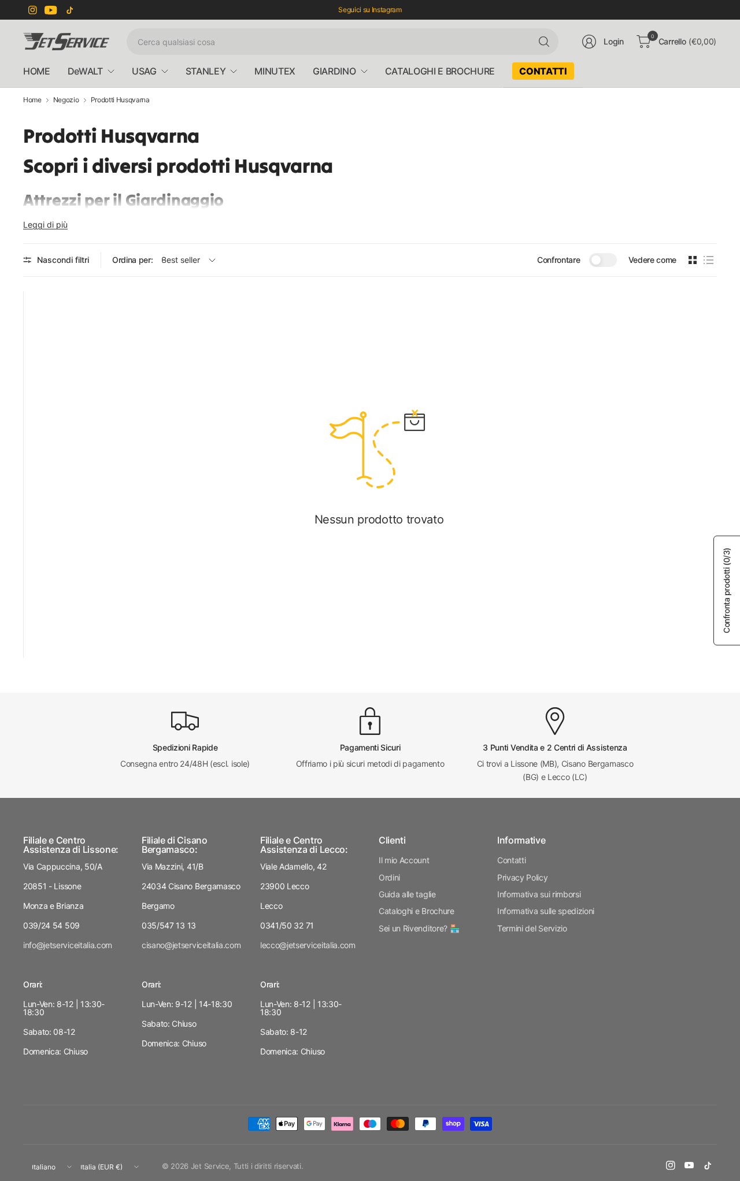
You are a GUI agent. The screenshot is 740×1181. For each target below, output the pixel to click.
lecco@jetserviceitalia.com (308, 945)
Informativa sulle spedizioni (545, 911)
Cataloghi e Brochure (416, 911)
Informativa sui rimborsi (538, 894)
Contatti (511, 860)
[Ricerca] (544, 41)
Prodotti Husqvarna (120, 99)
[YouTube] (51, 10)
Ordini (389, 877)
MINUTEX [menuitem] (274, 71)
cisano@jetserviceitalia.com (191, 945)
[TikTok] (69, 10)
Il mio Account (404, 860)
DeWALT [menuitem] (85, 71)
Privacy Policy (522, 877)
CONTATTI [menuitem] (543, 71)
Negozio (66, 99)
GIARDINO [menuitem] (334, 71)
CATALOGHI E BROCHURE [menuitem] (440, 71)
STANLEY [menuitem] (206, 71)
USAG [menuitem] (144, 71)
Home (32, 99)
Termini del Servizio (532, 928)
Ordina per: (132, 260)
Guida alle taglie (407, 894)
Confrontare (558, 260)
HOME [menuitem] (36, 71)
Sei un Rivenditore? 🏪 (419, 928)
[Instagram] (32, 10)
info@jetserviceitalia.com (67, 945)
